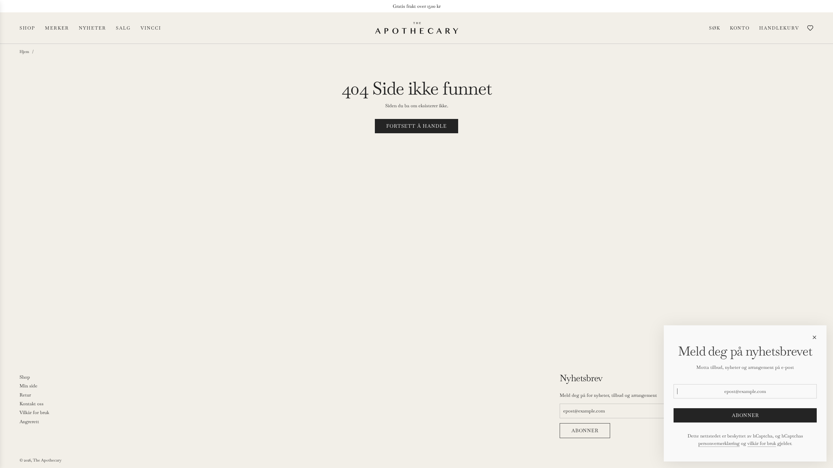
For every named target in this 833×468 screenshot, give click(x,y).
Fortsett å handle (416, 126)
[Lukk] (814, 337)
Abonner (584, 430)
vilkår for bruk (761, 443)
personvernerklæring (719, 443)
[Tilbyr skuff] (810, 28)
